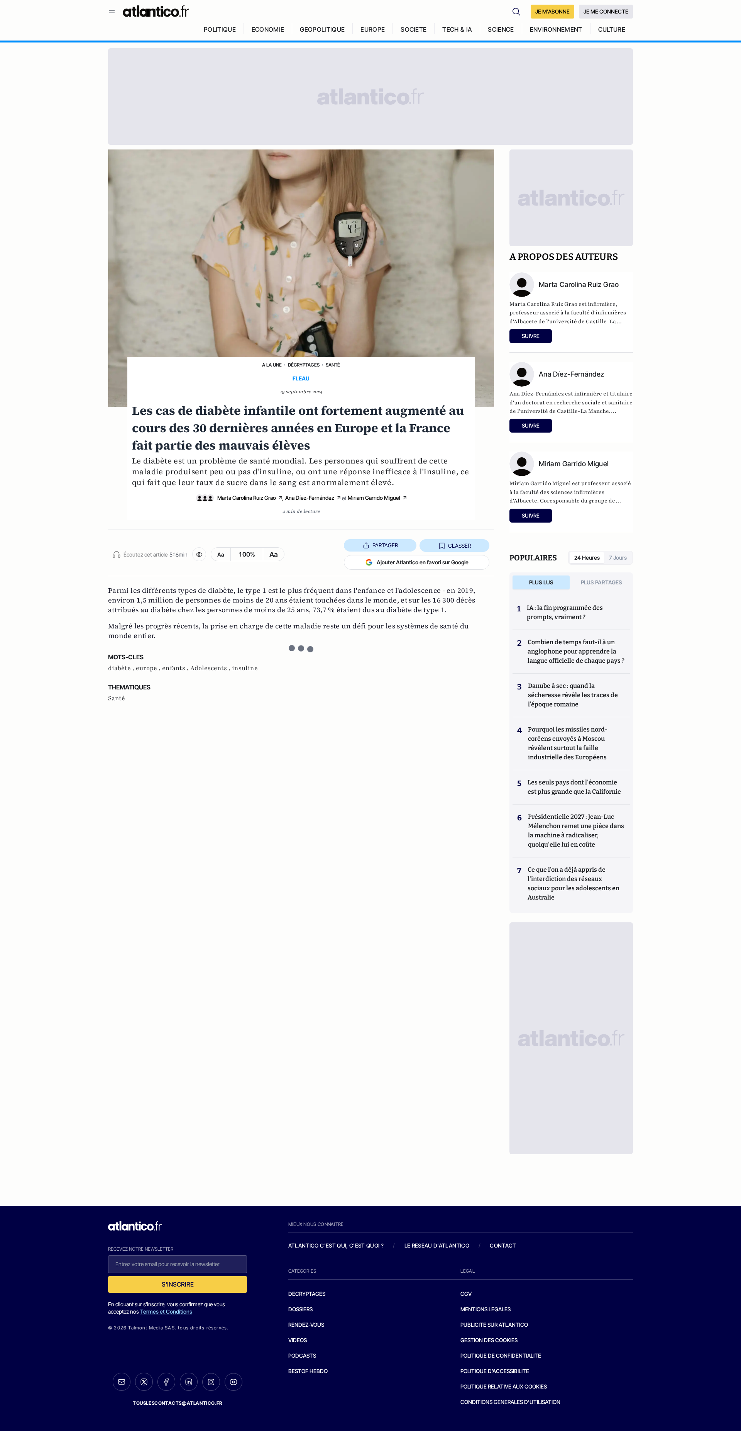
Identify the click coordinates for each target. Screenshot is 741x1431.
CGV (466, 1293)
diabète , (122, 668)
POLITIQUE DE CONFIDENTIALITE (500, 1355)
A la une (272, 365)
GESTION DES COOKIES (489, 1340)
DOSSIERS (300, 1309)
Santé (333, 365)
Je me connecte (606, 11)
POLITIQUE (220, 29)
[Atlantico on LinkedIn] (189, 1382)
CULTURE (611, 29)
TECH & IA (457, 29)
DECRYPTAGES (306, 1293)
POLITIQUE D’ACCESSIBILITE (494, 1371)
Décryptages (304, 365)
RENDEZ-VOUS (306, 1324)
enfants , (176, 668)
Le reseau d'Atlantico (436, 1245)
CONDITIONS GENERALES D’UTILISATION (510, 1402)
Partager (385, 545)
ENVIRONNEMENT (556, 29)
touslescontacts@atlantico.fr (177, 1403)
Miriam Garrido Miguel (374, 497)
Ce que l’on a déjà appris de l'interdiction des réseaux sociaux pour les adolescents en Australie (573, 883)
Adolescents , (211, 668)
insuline (245, 668)
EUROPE (372, 29)
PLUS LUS (541, 582)
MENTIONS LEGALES (485, 1309)
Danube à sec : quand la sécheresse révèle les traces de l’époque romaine (573, 695)
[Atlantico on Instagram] (211, 1382)
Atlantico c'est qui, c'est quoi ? (336, 1245)
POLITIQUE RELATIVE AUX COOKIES (503, 1386)
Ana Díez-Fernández (309, 497)
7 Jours (618, 557)
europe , (149, 668)
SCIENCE (501, 29)
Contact (503, 1245)
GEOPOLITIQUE (322, 29)
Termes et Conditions (166, 1311)
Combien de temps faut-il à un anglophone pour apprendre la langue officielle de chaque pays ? (576, 651)
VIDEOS (297, 1340)
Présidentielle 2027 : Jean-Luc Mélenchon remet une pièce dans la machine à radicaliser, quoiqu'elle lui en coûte (576, 830)
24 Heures (587, 557)
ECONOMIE (268, 29)
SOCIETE (413, 29)
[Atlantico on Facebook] (166, 1382)
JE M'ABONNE (552, 11)
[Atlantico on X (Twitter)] (144, 1382)
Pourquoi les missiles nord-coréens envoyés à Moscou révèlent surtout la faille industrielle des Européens (567, 743)
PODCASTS (302, 1355)
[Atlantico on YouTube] (233, 1382)
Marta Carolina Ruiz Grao (246, 497)
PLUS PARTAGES (601, 582)
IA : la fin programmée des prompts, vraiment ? (565, 612)
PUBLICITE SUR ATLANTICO (494, 1324)
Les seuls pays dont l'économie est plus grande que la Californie (574, 787)
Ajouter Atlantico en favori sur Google (423, 562)
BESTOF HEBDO (308, 1371)
